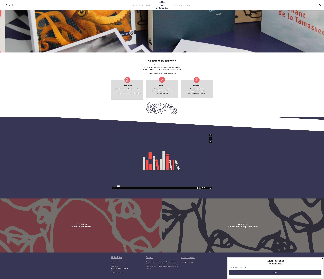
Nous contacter (115, 262)
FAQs (112, 270)
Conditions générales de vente (119, 268)
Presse (113, 264)
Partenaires (114, 266)
